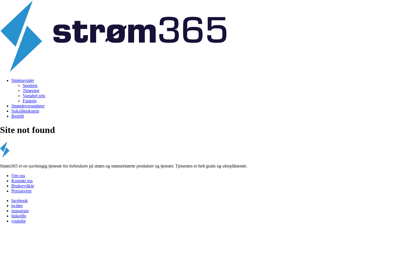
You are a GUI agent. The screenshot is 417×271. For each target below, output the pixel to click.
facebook (19, 200)
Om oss (18, 175)
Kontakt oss (22, 180)
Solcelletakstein (25, 111)
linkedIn (18, 215)
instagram (20, 210)
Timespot (31, 90)
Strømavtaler (22, 80)
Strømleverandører (28, 105)
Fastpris (30, 100)
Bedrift (17, 116)
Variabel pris (34, 95)
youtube (18, 221)
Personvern (21, 191)
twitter (17, 205)
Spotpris (30, 85)
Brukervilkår (22, 185)
